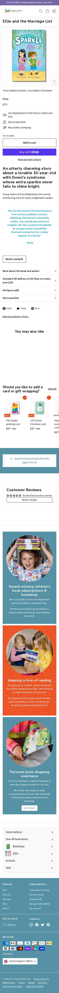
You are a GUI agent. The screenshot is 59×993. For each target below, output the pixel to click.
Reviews (7, 899)
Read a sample (14, 259)
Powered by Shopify (35, 986)
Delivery (7, 894)
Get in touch (29, 808)
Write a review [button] (29, 500)
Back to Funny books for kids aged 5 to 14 (31, 460)
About (6, 908)
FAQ (4, 890)
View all (52, 389)
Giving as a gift (11, 290)
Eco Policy (42, 982)
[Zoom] (54, 81)
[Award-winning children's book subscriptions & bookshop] (29, 558)
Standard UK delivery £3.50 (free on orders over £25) (27, 280)
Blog (5, 903)
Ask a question (11, 298)
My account (35, 908)
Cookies (31, 982)
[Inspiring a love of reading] (29, 652)
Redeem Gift (36, 899)
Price (5, 99)
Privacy (21, 982)
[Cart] (47, 11)
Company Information (13, 986)
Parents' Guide (37, 894)
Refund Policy (9, 982)
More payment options (29, 159)
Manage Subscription (40, 903)
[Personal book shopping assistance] (29, 744)
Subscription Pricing (39, 890)
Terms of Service (41, 979)
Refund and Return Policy (16, 316)
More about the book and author (21, 271)
